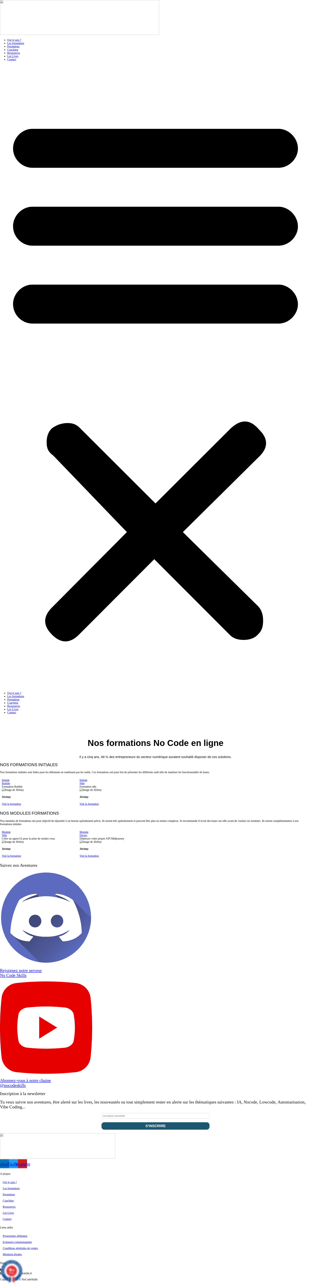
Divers (83, 835)
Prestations (13, 46)
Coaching (12, 49)
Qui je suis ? (14, 39)
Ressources (13, 52)
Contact (11, 59)
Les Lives (12, 56)
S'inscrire (155, 1126)
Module (6, 832)
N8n (82, 783)
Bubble (6, 783)
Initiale (6, 780)
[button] (155, 376)
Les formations (15, 43)
